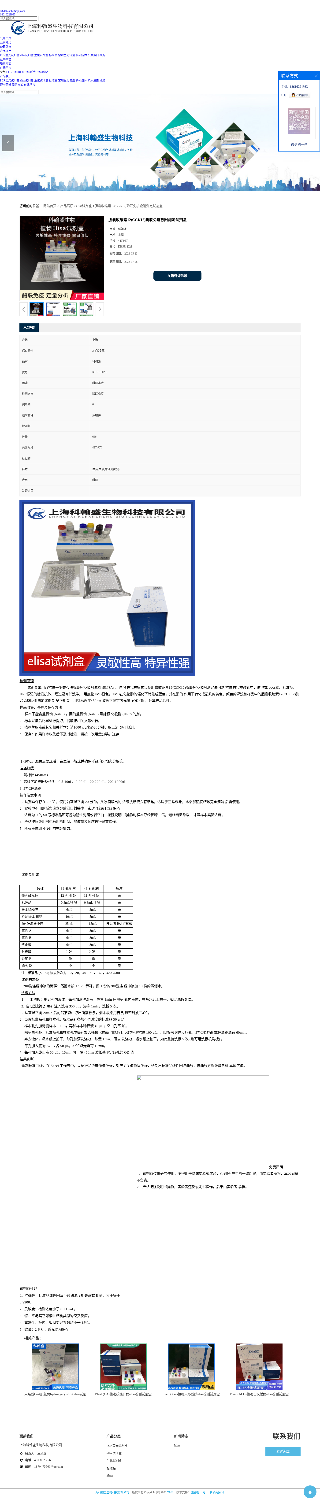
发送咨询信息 (177, 276)
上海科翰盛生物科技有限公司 (111, 1492)
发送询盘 (283, 1451)
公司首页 (19, 72)
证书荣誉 (5, 84)
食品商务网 (217, 1492)
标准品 (53, 55)
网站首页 (49, 206)
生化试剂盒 (41, 55)
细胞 (102, 55)
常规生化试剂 (66, 55)
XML (170, 1492)
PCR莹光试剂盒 (9, 55)
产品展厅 (5, 76)
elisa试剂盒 (26, 55)
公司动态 (42, 72)
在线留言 (29, 84)
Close (9, 72)
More (110, 1475)
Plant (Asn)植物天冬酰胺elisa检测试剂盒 (191, 1394)
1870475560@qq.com (12, 11)
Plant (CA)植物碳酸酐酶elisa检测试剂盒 (123, 1394)
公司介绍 (31, 72)
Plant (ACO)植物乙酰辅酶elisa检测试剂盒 (259, 1394)
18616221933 (7, 14)
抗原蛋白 (93, 55)
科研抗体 (81, 55)
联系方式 (17, 84)
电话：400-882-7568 (38, 1460)
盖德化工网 (198, 1492)
